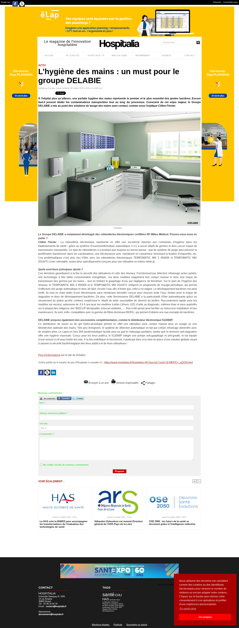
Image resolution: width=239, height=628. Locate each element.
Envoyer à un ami (98, 382)
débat (121, 604)
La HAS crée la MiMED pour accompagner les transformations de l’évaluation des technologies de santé (63, 524)
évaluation (106, 607)
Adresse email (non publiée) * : (54, 413)
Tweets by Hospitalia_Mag (168, 584)
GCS (116, 607)
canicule (112, 600)
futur (112, 607)
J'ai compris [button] (205, 617)
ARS (110, 609)
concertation (113, 604)
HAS (105, 599)
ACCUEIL (49, 55)
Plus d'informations (49, 355)
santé (108, 594)
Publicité (118, 624)
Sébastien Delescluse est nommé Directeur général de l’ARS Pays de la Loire (118, 522)
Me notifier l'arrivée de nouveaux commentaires (66, 464)
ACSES (105, 605)
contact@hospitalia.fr (56, 606)
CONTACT (189, 55)
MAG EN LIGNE (119, 55)
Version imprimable (126, 382)
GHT (120, 607)
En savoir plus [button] (188, 608)
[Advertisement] (119, 541)
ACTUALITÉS (72, 55)
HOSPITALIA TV (96, 55)
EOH (116, 605)
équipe (121, 605)
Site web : (44, 423)
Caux (118, 600)
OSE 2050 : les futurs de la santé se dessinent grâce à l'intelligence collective (172, 522)
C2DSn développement (109, 610)
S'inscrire (217, 2)
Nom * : (43, 402)
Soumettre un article (136, 624)
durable (111, 605)
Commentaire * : (47, 434)
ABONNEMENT (142, 55)
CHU (118, 595)
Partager (150, 382)
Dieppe (105, 609)
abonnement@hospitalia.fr (51, 614)
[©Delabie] (119, 112)
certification (106, 602)
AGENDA (166, 55)
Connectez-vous (230, 2)
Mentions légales (101, 624)
